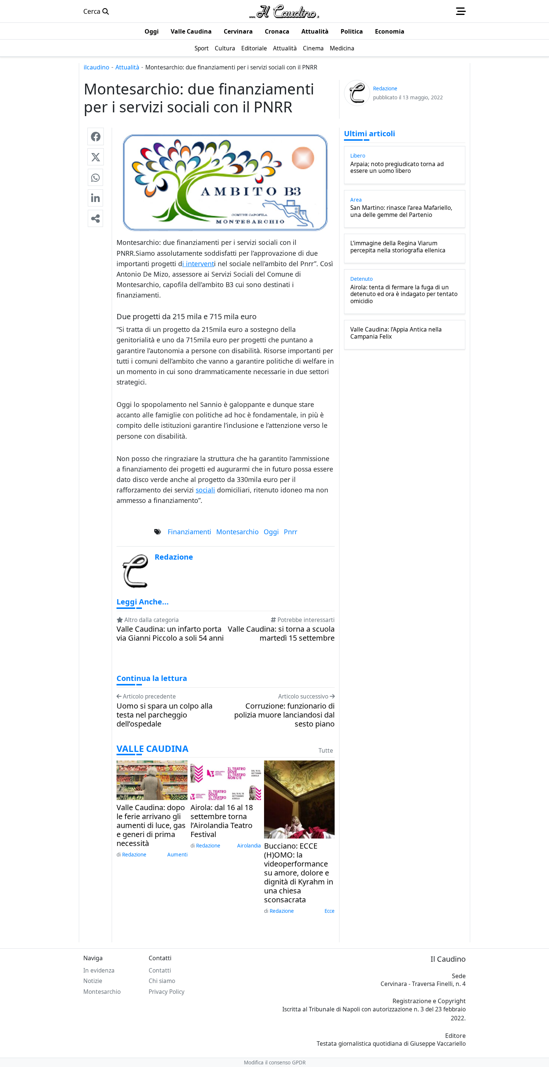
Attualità (127, 67)
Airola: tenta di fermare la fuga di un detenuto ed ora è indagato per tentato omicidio (404, 294)
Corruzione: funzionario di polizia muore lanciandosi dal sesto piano (284, 715)
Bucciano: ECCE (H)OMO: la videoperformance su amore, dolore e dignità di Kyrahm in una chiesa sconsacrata (298, 873)
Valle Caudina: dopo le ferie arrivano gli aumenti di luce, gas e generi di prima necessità (151, 825)
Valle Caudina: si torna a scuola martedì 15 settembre (281, 634)
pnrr (290, 531)
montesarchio (237, 531)
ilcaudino (96, 67)
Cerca (92, 11)
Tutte (326, 751)
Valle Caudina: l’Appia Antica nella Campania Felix (396, 333)
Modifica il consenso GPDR (274, 1062)
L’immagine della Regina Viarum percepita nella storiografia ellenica (398, 247)
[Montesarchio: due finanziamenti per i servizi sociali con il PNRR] (95, 136)
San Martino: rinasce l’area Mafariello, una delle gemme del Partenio (401, 211)
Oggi (271, 531)
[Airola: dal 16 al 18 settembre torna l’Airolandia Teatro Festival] (225, 779)
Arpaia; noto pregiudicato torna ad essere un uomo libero (397, 168)
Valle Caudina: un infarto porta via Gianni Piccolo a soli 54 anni (170, 634)
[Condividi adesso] (95, 218)
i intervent (198, 263)
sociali (205, 489)
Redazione (134, 854)
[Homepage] (284, 11)
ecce (330, 911)
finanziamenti (189, 531)
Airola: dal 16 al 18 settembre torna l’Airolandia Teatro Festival (221, 821)
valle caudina (153, 748)
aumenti (177, 854)
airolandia (249, 845)
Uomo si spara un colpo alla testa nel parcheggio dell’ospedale (165, 715)
